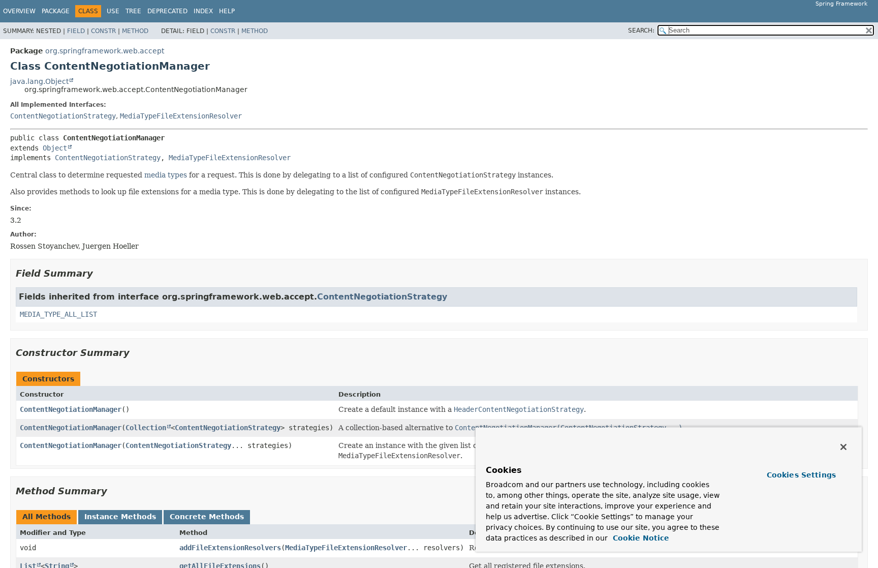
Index (203, 11)
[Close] (843, 447)
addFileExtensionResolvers (230, 548)
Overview (19, 11)
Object (55, 148)
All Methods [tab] (46, 517)
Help (227, 11)
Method (135, 31)
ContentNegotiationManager (70, 409)
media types (165, 175)
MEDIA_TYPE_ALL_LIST (58, 314)
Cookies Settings (801, 475)
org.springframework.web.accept (104, 51)
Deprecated (167, 11)
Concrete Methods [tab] (207, 517)
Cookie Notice (639, 538)
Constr (103, 31)
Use (113, 11)
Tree (133, 11)
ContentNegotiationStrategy (63, 116)
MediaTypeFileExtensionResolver (181, 116)
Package (56, 11)
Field (76, 31)
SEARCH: (641, 30)
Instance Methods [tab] (120, 517)
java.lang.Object (39, 81)
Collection (146, 428)
